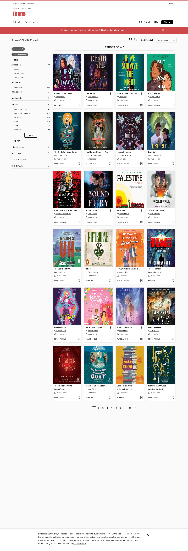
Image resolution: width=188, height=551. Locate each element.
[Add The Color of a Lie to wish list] (172, 222)
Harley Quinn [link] (60, 327)
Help (171, 3)
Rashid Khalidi (124, 214)
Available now (19, 74)
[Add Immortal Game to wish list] (172, 339)
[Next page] (135, 408)
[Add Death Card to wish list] (110, 105)
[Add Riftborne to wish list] (110, 280)
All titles (16, 70)
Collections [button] (30, 22)
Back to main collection (24, 3)
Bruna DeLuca (93, 331)
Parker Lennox (93, 272)
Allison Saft (154, 331)
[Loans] (156, 22)
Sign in (167, 22)
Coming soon (18, 78)
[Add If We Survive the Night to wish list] (141, 105)
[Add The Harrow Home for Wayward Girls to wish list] (110, 163)
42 (130, 408)
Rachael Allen (61, 331)
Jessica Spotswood (94, 155)
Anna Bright (123, 331)
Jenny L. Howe (124, 272)
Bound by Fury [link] (92, 210)
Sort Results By (147, 40)
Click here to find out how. (112, 30)
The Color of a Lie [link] (156, 210)
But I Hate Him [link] (154, 93)
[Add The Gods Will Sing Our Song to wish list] (78, 163)
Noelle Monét (92, 214)
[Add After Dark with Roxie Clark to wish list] (78, 222)
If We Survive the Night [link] (127, 93)
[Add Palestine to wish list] (141, 222)
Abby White (92, 389)
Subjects (17, 22)
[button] (144, 22)
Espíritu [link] (151, 152)
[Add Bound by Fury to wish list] (110, 222)
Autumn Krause (62, 155)
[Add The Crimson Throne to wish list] (78, 397)
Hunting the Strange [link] (157, 386)
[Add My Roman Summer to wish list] (110, 339)
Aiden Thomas (155, 155)
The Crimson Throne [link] (63, 386)
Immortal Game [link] (154, 327)
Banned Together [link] (124, 386)
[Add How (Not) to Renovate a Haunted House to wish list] (141, 280)
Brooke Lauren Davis (63, 214)
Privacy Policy (103, 534)
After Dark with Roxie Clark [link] (65, 210)
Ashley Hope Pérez (126, 389)
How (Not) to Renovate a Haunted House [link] (128, 269)
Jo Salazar (122, 97)
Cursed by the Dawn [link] (63, 93)
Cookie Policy (79, 543)
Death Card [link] (90, 93)
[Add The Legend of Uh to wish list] (78, 280)
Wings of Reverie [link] (124, 327)
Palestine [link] (121, 210)
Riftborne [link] (90, 269)
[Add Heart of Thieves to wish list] (141, 163)
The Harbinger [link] (154, 269)
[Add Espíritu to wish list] (172, 163)
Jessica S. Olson (125, 155)
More (31, 135)
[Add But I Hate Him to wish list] (172, 105)
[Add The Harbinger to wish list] (172, 280)
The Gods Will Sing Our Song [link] (66, 152)
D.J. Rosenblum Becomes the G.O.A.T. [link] (97, 386)
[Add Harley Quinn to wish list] (78, 339)
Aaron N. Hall (61, 272)
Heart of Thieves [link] (124, 152)
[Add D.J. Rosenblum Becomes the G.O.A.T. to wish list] (110, 397)
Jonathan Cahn (155, 272)
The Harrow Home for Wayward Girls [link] (97, 152)
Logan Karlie (60, 97)
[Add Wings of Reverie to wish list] (141, 339)
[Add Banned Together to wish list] (141, 397)
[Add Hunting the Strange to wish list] (172, 397)
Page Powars (155, 97)
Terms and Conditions (83, 534)
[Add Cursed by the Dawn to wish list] (78, 105)
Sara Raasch (60, 389)
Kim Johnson (155, 214)
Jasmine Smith (93, 97)
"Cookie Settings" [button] (73, 540)
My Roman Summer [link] (94, 327)
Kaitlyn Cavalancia (157, 389)
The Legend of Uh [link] (62, 269)
